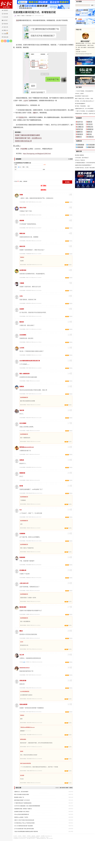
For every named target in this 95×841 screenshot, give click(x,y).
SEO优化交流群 (91, 144)
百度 (17, 20)
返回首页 (5, 10)
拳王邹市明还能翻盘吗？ (80, 103)
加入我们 (15, 836)
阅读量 (18, 15)
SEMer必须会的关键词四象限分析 (21, 814)
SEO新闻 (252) (90, 136)
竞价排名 (63, 787)
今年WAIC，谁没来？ (79, 93)
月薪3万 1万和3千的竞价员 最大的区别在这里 (24, 820)
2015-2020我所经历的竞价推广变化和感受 (23, 825)
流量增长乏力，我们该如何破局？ (21, 791)
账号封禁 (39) (90, 129)
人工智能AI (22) (80, 126)
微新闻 (23, 15)
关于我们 (19, 836)
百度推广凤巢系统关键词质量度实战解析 (27, 135)
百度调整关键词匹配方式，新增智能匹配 (34, 12)
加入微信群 (70, 159)
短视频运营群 (80, 147)
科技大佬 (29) (80, 134)
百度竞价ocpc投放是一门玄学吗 (21, 817)
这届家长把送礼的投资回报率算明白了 (83, 165)
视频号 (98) (89, 131)
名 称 (16, 164)
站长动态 (5, 13)
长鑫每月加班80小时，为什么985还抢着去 (84, 108)
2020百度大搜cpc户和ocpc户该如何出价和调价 (24, 822)
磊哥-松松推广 (29, 15)
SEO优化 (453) (80, 124)
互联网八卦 (89, 121)
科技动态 (5, 23)
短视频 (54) (79, 136)
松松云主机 (11, 41)
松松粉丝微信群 (80, 144)
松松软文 (8, 41)
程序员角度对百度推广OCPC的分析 (22, 800)
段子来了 (5, 20)
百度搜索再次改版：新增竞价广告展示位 (23, 808)
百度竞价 (21, 117)
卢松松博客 (6, 4)
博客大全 (5, 30)
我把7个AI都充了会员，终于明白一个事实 (84, 98)
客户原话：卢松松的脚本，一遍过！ (83, 106)
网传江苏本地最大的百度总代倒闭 (21, 794)
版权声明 (33, 836)
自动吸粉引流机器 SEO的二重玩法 (21, 811)
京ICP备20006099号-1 (31, 838)
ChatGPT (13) (80, 121)
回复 (67, 202)
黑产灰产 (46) (80, 129)
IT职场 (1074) (90, 126)
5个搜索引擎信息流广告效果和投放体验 (22, 803)
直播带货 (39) (79, 131)
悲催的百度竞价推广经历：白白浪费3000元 (28, 138)
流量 (34, 112)
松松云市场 (2, 41)
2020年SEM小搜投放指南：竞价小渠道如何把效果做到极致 (27, 805)
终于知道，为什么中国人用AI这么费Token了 (84, 101)
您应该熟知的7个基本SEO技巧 (81, 96)
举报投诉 (24, 836)
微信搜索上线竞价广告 (19, 797)
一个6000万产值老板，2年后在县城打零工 (84, 91)
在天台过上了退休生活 (80, 160)
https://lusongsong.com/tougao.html (84, 53)
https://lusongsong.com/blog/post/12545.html (37, 153)
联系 (16, 167)
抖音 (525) (89, 134)
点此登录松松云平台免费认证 (23, 162)
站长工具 (5, 27)
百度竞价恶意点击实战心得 (23, 141)
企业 (24, 100)
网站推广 (67, 787)
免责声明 (28, 836)
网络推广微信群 (91, 147)
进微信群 (5, 41)
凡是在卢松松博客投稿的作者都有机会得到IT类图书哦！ (26, 831)
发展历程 (38, 836)
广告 (29, 100)
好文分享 (5, 17)
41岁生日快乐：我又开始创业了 (82, 157)
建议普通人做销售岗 (79, 155)
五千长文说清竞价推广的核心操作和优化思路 (24, 828)
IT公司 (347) (89, 124)
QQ (15, 169)
